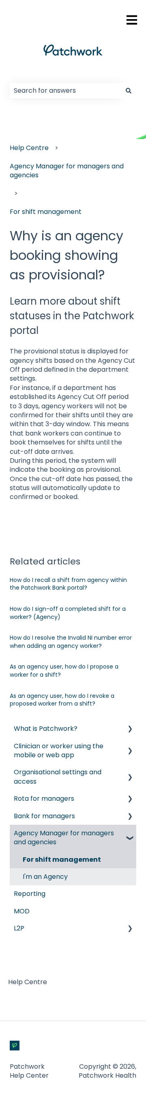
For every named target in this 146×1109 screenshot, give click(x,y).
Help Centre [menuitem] (27, 982)
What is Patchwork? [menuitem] (45, 728)
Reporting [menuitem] (29, 893)
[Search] (128, 90)
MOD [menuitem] (22, 911)
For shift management (46, 211)
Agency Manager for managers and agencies (67, 170)
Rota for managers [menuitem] (44, 798)
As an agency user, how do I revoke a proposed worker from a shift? (62, 700)
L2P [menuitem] (19, 928)
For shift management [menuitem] (62, 859)
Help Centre (29, 148)
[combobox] (65, 90)
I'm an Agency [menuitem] (45, 876)
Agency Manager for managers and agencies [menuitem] (64, 837)
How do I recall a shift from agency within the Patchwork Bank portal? (68, 584)
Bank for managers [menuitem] (44, 816)
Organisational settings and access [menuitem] (57, 776)
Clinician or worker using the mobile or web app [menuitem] (58, 750)
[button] (129, 729)
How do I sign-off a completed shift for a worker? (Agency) (68, 613)
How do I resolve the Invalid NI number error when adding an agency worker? (71, 642)
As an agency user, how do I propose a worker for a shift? (64, 670)
